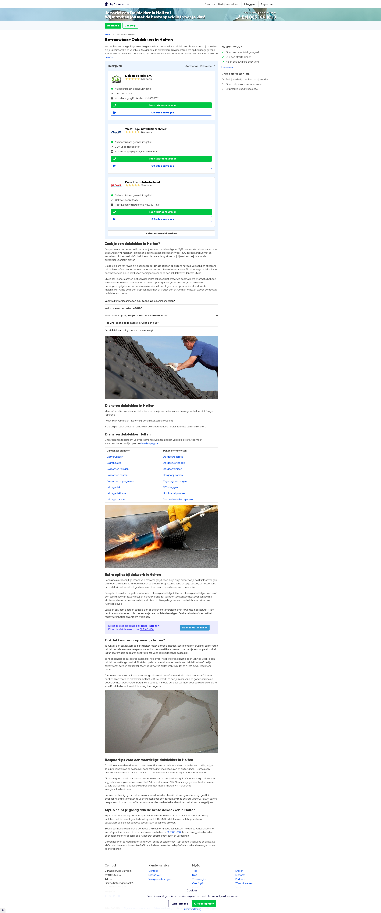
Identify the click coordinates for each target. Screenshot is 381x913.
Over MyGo (198, 883)
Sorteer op (191, 66)
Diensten (240, 875)
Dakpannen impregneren (120, 481)
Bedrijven (113, 25)
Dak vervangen (115, 456)
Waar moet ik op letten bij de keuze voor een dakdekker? (136, 315)
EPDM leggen (170, 487)
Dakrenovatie (114, 462)
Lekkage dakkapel (116, 493)
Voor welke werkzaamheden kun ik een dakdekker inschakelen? (140, 301)
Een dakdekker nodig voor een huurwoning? (129, 330)
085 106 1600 (147, 629)
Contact (153, 870)
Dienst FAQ (155, 875)
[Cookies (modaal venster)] (3, 910)
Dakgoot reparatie (173, 456)
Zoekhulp (130, 25)
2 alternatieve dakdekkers (161, 233)
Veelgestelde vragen (160, 879)
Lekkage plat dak (116, 499)
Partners (240, 879)
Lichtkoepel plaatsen (174, 493)
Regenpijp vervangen (175, 481)
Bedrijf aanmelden (228, 4)
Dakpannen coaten (117, 475)
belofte (109, 57)
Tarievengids (199, 879)
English (239, 870)
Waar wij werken (244, 883)
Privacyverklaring (192, 909)
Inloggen (249, 4)
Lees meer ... (228, 67)
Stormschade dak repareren (178, 499)
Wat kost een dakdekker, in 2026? (123, 308)
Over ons (210, 4)
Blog (194, 875)
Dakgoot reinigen (172, 469)
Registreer (267, 4)
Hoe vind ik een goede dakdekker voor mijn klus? (132, 322)
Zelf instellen (180, 903)
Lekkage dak (113, 487)
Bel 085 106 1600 (258, 17)
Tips (194, 870)
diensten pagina (149, 443)
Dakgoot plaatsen (173, 475)
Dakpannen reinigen (118, 469)
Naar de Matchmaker (194, 627)
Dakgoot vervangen (174, 462)
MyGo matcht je (119, 4)
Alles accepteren (204, 903)
